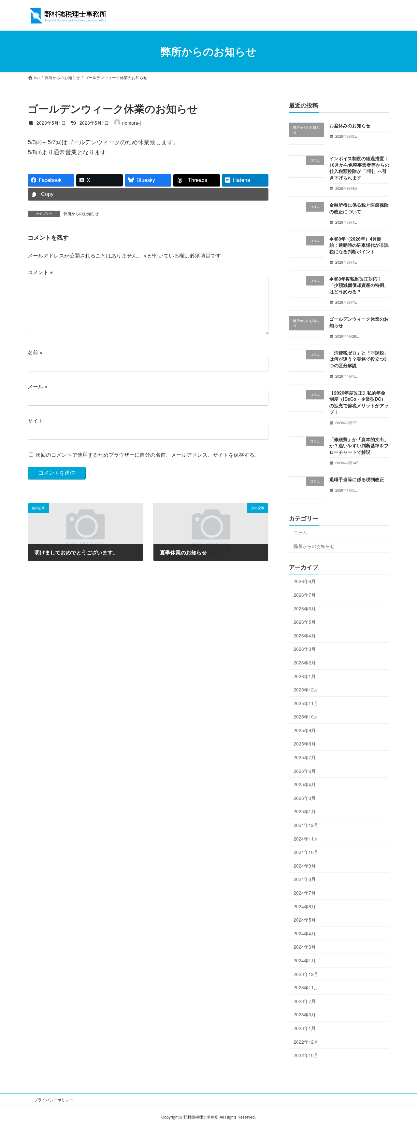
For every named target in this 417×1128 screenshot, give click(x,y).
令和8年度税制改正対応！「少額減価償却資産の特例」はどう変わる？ (359, 284)
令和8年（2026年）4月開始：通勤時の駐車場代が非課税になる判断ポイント (359, 244)
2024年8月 (305, 879)
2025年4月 (305, 784)
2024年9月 (305, 865)
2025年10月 (306, 716)
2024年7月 (305, 892)
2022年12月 (306, 1041)
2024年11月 (306, 838)
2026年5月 (305, 622)
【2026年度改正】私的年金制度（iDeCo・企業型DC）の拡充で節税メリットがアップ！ (359, 402)
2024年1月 (305, 960)
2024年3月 (305, 946)
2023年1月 (305, 1028)
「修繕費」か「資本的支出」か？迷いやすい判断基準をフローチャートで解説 (359, 445)
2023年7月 (305, 1000)
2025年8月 (305, 743)
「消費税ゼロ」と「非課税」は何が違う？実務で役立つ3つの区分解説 (359, 358)
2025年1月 (305, 811)
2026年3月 (305, 649)
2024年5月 (305, 919)
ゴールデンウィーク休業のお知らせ (359, 321)
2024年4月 (305, 933)
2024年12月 (306, 825)
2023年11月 (306, 987)
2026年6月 (305, 608)
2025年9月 (305, 730)
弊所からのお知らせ (81, 213)
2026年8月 (305, 581)
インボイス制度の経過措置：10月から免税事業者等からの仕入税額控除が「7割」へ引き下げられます (359, 168)
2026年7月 (305, 595)
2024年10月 (306, 852)
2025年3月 (305, 797)
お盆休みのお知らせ (349, 125)
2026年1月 (305, 676)
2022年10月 (306, 1055)
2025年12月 (306, 689)
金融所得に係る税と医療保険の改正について (359, 208)
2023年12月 (306, 973)
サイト (35, 420)
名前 (35, 352)
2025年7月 (305, 757)
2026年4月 (305, 635)
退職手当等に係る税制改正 (356, 479)
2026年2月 (305, 662)
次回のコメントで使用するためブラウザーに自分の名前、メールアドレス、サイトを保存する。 (148, 454)
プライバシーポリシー (53, 1099)
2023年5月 (305, 1014)
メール (38, 386)
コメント (40, 272)
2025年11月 (306, 703)
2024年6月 (305, 906)
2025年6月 (305, 770)
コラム (300, 532)
